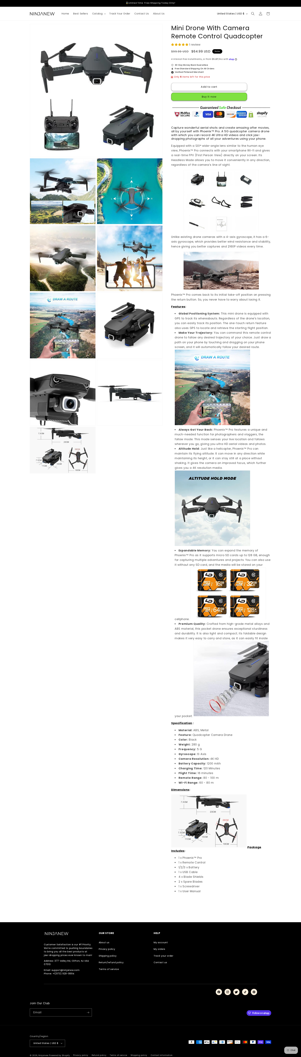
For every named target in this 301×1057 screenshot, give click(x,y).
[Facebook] (219, 992)
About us (104, 942)
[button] (98, 13)
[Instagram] (227, 992)
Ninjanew (43, 1055)
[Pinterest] (254, 992)
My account (161, 942)
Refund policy (99, 1055)
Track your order (163, 955)
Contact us (160, 962)
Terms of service (109, 969)
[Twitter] (236, 992)
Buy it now (209, 97)
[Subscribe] (88, 1012)
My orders (159, 949)
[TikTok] (245, 992)
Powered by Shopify (59, 1055)
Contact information (162, 1055)
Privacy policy (107, 949)
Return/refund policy (111, 962)
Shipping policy (108, 955)
